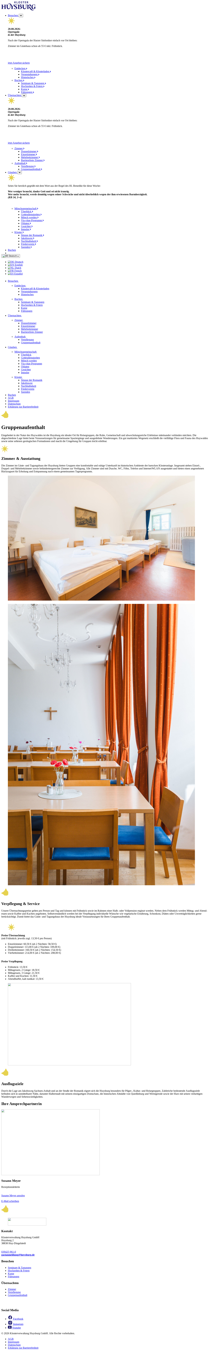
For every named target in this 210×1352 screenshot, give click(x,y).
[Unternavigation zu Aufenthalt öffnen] (28, 336)
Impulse (25, 229)
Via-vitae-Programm (32, 220)
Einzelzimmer (28, 154)
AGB (11, 397)
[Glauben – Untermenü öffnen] (19, 172)
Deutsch (12, 256)
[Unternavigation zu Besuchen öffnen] (21, 281)
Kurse (24, 89)
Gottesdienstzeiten (31, 214)
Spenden (26, 247)
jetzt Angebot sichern (19, 62)
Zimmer (18, 148)
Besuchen (13, 15)
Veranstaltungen (29, 74)
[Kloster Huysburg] (18, 9)
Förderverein (28, 244)
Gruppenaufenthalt (31, 169)
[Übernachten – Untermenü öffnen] (24, 95)
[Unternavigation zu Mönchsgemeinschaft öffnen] (39, 351)
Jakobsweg (27, 238)
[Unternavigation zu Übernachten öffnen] (24, 315)
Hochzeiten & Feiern (32, 86)
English (18, 264)
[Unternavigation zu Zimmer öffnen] (25, 320)
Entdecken (20, 68)
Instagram (17, 1324)
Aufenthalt (20, 163)
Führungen (27, 92)
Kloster (18, 232)
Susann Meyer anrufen (13, 1195)
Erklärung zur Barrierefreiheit (23, 406)
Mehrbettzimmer (30, 157)
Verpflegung (27, 166)
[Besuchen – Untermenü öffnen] (21, 15)
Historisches (27, 77)
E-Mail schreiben (10, 1201)
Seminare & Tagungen (33, 83)
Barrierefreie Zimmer (32, 160)
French (18, 270)
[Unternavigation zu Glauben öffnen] (19, 347)
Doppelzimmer (29, 151)
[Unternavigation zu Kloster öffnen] (25, 377)
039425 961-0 (8, 1251)
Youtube (16, 1327)
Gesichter (26, 226)
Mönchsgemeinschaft (25, 208)
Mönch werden (29, 217)
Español (18, 273)
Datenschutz (14, 403)
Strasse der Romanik (32, 235)
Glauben (12, 172)
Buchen (18, 80)
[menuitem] (108, 261)
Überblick (26, 211)
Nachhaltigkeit (29, 241)
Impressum (13, 400)
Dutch (17, 267)
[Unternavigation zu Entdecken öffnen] (28, 285)
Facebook (17, 1318)
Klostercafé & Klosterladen (35, 71)
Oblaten (25, 223)
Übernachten (15, 95)
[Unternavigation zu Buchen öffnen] (25, 299)
